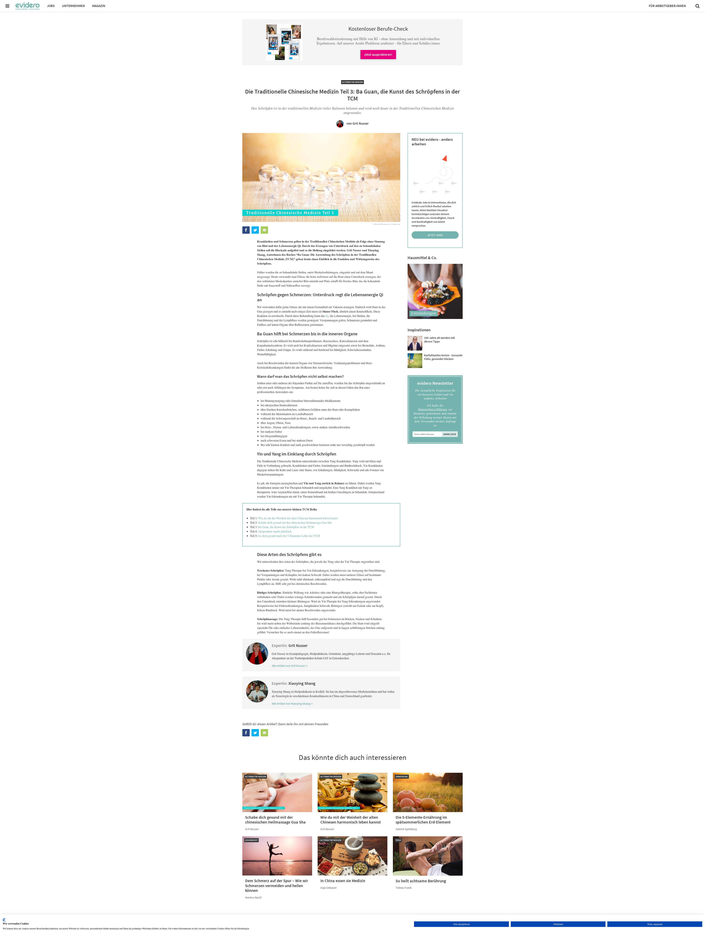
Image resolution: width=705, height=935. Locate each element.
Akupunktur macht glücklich (274, 531)
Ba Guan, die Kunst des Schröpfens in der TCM (286, 527)
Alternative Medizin (352, 82)
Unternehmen (73, 6)
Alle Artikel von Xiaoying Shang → (292, 703)
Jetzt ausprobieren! (378, 54)
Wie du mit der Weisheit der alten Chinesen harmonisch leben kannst (298, 518)
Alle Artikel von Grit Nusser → (290, 665)
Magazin (98, 6)
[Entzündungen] (435, 318)
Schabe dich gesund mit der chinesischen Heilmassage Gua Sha (295, 522)
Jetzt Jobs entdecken (435, 236)
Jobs (51, 6)
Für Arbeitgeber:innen (667, 6)
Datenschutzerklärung (432, 409)
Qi (327, 316)
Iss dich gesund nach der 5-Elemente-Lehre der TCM (289, 536)
